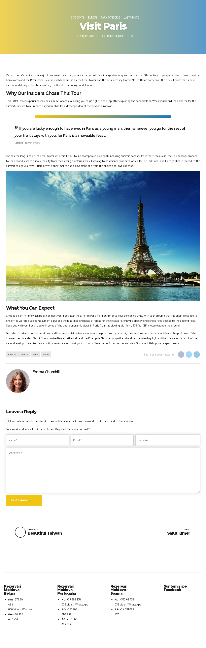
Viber (16, 609)
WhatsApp (28, 609)
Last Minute (131, 17)
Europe (92, 17)
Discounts (77, 17)
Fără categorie (110, 17)
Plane (46, 354)
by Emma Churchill (113, 35)
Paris (35, 354)
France (24, 354)
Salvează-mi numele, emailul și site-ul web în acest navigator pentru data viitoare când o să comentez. (71, 421)
